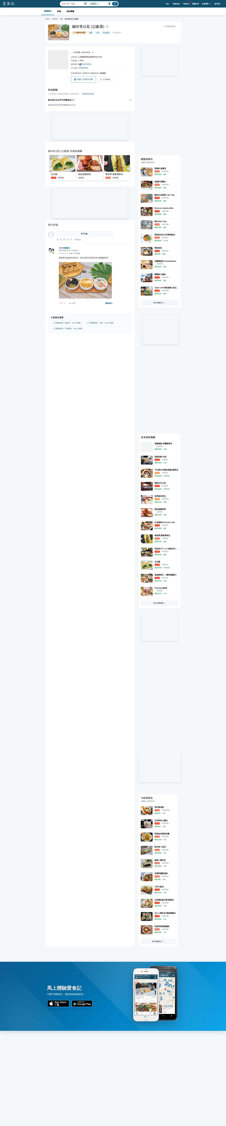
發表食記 (176, 4)
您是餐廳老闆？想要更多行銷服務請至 (88, 73)
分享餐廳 (106, 79)
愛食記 (47, 19)
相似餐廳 (70, 11)
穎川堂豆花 (87, 64)
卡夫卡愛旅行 (64, 248)
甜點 (61, 19)
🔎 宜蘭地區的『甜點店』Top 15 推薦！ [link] (67, 323)
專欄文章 (195, 4)
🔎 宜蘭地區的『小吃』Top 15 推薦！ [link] (101, 323)
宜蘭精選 (55, 19)
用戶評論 (53, 224)
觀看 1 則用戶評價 (85, 79)
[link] (164, 174)
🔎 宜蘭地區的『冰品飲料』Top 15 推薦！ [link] (68, 328)
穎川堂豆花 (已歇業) (88, 26)
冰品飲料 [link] (106, 33)
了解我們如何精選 (87, 94)
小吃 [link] (97, 33)
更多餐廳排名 (158, 303)
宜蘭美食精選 (80, 32)
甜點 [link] (90, 33)
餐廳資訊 (48, 11)
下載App (186, 4)
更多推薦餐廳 (158, 603)
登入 (168, 4)
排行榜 (217, 4)
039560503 (83, 68)
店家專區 (205, 4)
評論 (59, 11)
